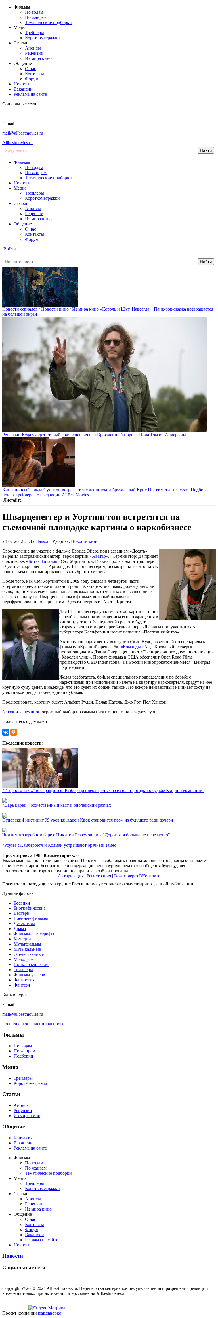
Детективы (24, 923)
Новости (22, 84)
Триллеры (23, 969)
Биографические (30, 908)
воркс (49, 1313)
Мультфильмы (27, 944)
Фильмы (22, 162)
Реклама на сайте (30, 94)
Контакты (34, 73)
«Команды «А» (135, 646)
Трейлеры (34, 32)
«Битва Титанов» (43, 561)
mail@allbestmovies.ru (22, 133)
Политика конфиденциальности (33, 1023)
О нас (30, 68)
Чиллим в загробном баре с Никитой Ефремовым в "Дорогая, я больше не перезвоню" (86, 834)
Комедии (22, 938)
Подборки (23, 1056)
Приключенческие (31, 964)
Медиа (20, 188)
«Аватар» (99, 556)
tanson (43, 541)
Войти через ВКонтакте (137, 875)
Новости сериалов (20, 309)
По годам (34, 12)
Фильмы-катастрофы (34, 933)
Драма (20, 928)
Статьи (20, 203)
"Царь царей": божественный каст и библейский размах (56, 805)
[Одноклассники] (13, 732)
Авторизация (71, 875)
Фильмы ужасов (29, 974)
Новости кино (55, 309)
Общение (23, 223)
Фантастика (25, 979)
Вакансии (23, 89)
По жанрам (36, 17)
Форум (31, 78)
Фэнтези (22, 985)
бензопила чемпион (21, 711)
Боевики (22, 903)
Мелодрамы (25, 959)
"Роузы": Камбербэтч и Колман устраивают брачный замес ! (60, 845)
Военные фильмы (31, 918)
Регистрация (99, 875)
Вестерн (22, 913)
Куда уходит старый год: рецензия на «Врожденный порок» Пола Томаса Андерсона (104, 434)
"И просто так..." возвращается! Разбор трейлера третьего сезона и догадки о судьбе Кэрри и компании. (103, 790)
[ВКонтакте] (5, 732)
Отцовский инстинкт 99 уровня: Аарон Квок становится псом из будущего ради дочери (87, 820)
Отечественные (29, 954)
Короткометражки (42, 37)
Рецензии (34, 53)
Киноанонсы (14, 489)
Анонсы (33, 48)
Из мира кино (38, 58)
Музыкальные (27, 949)
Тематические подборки (48, 22)
